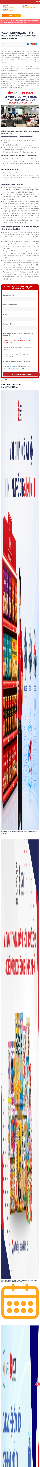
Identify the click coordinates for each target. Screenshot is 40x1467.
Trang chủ (5, 20)
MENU (37, 2)
